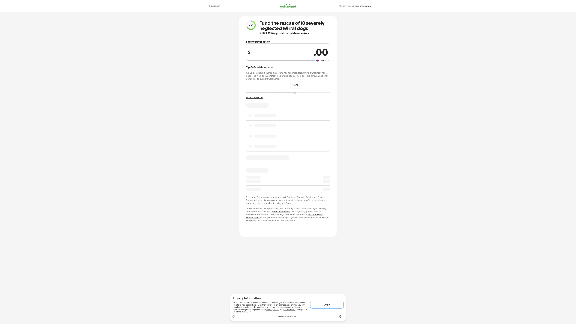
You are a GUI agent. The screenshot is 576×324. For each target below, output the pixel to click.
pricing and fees (283, 203)
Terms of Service (305, 197)
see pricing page (285, 76)
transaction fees (281, 211)
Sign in (367, 6)
